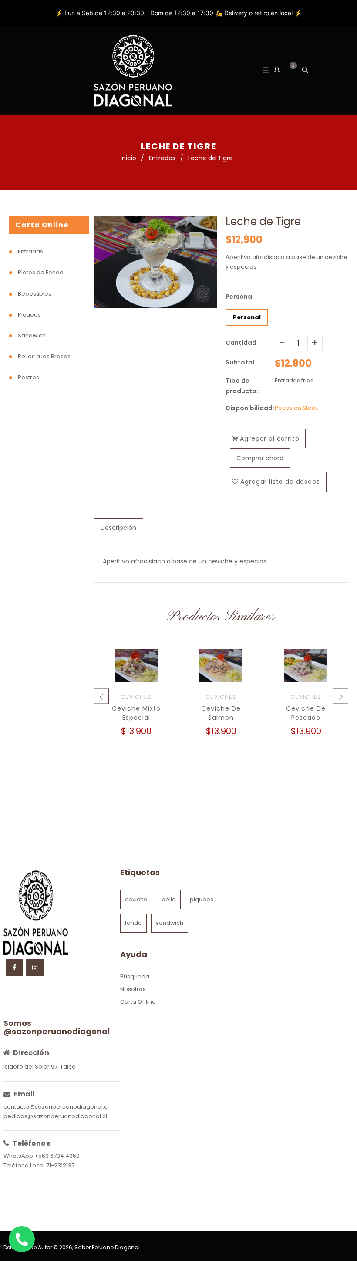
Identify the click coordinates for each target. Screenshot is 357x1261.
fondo (133, 923)
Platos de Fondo (41, 272)
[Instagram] (35, 967)
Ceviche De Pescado (306, 713)
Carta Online (138, 1002)
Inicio (128, 158)
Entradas (162, 158)
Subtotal (240, 362)
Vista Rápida (136, 675)
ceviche (136, 899)
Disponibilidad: (250, 408)
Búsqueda (134, 976)
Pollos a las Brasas (44, 356)
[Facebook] (14, 967)
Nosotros (133, 989)
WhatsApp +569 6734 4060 (41, 1156)
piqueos (201, 899)
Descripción (118, 527)
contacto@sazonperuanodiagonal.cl (56, 1107)
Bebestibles (34, 294)
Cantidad (241, 342)
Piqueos (29, 314)
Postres (28, 377)
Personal (247, 317)
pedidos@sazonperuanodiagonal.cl (55, 1116)
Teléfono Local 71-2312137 (38, 1165)
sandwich (169, 923)
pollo (169, 899)
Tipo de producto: (242, 385)
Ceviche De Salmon (221, 713)
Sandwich (32, 335)
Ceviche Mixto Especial (136, 713)
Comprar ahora (259, 458)
